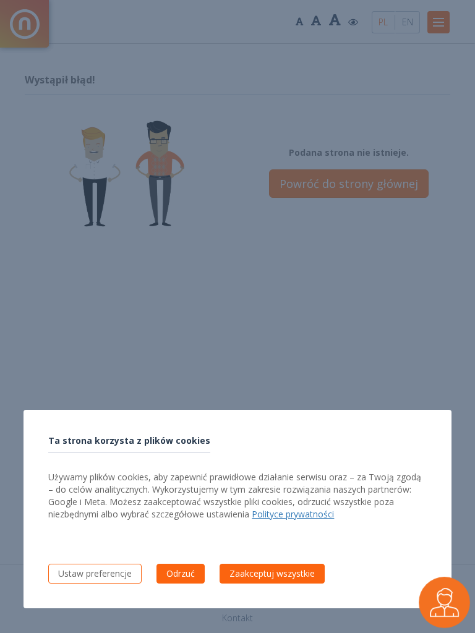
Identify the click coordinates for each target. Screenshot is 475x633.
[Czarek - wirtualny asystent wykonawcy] (444, 602)
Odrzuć (180, 573)
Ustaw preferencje (95, 573)
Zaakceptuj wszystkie (272, 573)
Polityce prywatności (293, 514)
